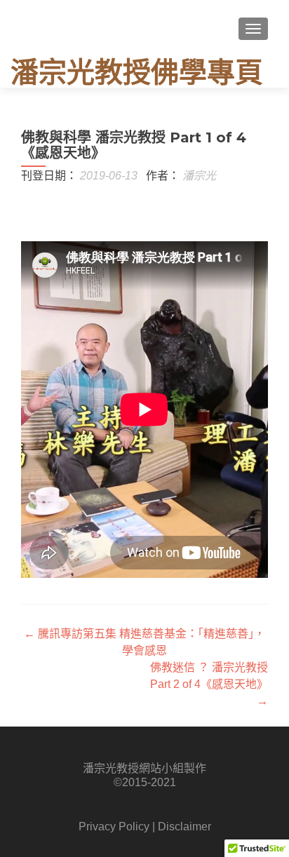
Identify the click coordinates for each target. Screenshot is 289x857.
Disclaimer (184, 826)
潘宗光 (199, 176)
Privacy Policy (114, 826)
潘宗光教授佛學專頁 (137, 72)
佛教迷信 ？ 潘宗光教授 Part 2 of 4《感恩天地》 (209, 684)
